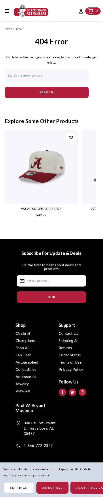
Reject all (52, 487)
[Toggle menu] (10, 11)
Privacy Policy (71, 369)
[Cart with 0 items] (90, 11)
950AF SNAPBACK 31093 (41, 209)
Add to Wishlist (71, 137)
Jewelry (22, 383)
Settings (19, 487)
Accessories (26, 376)
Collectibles (26, 369)
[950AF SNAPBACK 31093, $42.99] (41, 167)
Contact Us (68, 333)
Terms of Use (70, 362)
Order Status (70, 355)
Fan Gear (23, 355)
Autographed (27, 362)
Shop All (23, 347)
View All (23, 391)
